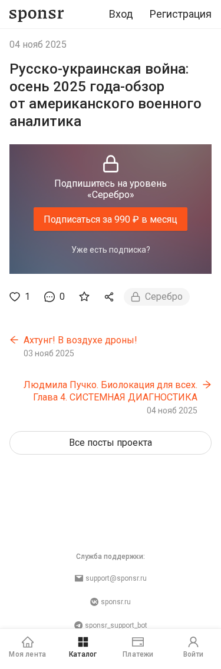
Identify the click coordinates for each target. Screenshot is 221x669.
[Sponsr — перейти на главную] (36, 14)
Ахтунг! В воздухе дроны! (80, 340)
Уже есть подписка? (110, 249)
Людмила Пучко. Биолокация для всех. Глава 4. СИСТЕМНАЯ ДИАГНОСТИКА (110, 391)
